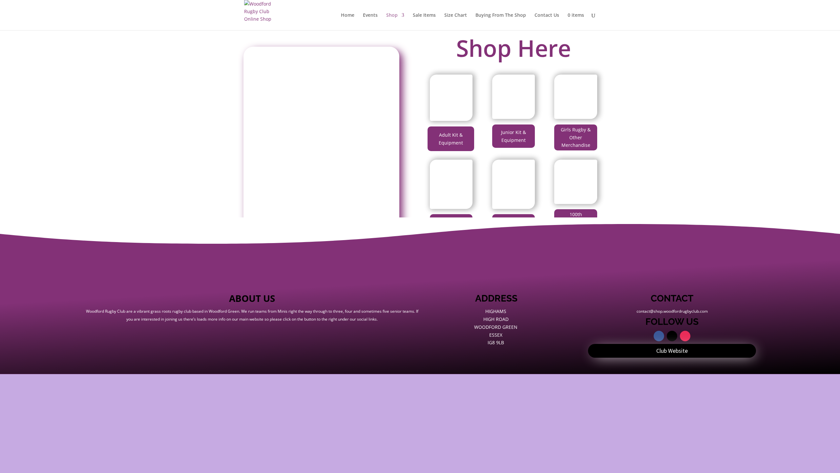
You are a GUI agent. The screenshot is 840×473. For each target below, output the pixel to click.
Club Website (672, 350)
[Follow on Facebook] (659, 336)
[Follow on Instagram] (685, 336)
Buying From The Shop (500, 15)
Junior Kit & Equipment (513, 136)
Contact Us (547, 15)
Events (370, 15)
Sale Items (424, 15)
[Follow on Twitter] (672, 336)
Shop (392, 15)
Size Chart (455, 15)
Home (347, 15)
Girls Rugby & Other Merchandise (576, 137)
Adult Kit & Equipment (451, 139)
